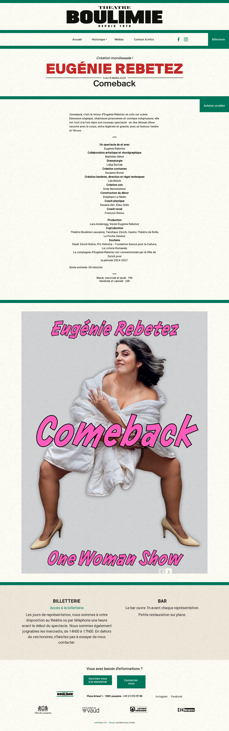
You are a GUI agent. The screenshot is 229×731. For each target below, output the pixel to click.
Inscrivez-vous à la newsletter (98, 680)
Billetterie (218, 39)
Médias (119, 39)
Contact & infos (144, 39)
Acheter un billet (214, 105)
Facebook (176, 696)
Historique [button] (98, 39)
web (100, 722)
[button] (161, 571)
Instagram (161, 696)
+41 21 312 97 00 (132, 696)
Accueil (77, 39)
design (122, 722)
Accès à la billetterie (67, 608)
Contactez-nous (131, 682)
